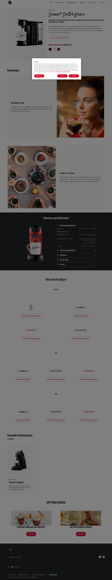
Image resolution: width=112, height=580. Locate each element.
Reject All (62, 75)
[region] (56, 69)
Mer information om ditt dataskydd (63, 71)
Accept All (74, 75)
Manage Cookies (39, 75)
